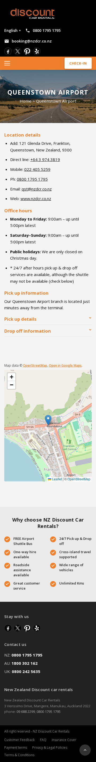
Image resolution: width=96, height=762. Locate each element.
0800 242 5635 (26, 671)
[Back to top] (85, 750)
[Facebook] (8, 51)
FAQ (43, 740)
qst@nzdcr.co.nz (37, 189)
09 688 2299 (26, 711)
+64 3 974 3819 (45, 159)
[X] (17, 51)
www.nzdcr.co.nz (36, 198)
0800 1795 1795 (32, 179)
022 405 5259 (37, 169)
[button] (48, 420)
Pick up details (20, 319)
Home (25, 101)
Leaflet (56, 479)
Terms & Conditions (19, 755)
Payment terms (15, 747)
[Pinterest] (27, 51)
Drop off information (27, 331)
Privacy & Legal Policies (49, 747)
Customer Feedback (19, 740)
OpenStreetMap (35, 365)
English (12, 30)
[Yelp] (37, 51)
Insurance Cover (64, 740)
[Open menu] (9, 63)
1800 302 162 (24, 663)
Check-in (78, 63)
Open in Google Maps (65, 365)
